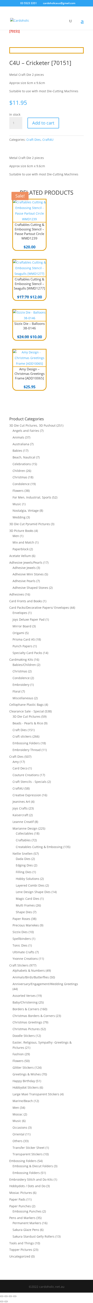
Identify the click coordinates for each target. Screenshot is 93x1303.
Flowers (18, 491)
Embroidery (21, 685)
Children (19, 471)
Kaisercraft (20, 815)
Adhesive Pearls (24, 581)
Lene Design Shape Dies (33, 892)
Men (16, 536)
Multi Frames (25, 905)
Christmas (20, 477)
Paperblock (21, 549)
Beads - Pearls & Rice (28, 723)
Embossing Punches (27, 1211)
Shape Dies (24, 912)
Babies (17, 450)
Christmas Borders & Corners (34, 1016)
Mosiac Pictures (20, 1193)
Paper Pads (17, 1199)
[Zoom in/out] (1, 1296)
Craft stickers (22, 736)
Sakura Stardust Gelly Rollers (34, 1236)
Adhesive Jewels (24, 568)
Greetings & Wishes (27, 1074)
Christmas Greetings (27, 1022)
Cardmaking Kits (21, 659)
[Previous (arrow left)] (1, 1301)
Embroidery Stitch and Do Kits (31, 1179)
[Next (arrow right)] (6, 1301)
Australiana (21, 444)
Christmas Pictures (26, 1029)
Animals (18, 437)
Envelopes (20, 613)
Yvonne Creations (25, 959)
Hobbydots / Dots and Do (27, 1186)
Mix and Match (23, 542)
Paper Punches (20, 1206)
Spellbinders (22, 939)
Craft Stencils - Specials (29, 782)
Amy (16, 762)
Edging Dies (24, 865)
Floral (17, 691)
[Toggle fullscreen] (6, 1296)
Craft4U (47, 140)
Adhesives (16, 594)
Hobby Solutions (27, 879)
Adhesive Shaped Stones (30, 588)
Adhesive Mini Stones (28, 574)
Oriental (18, 1134)
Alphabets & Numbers (29, 970)
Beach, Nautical (24, 457)
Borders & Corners (26, 1009)
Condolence (21, 484)
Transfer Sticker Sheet (29, 1148)
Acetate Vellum (20, 556)
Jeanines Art (21, 802)
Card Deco (20, 768)
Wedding (19, 517)
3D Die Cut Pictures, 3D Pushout (32, 425)
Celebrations (22, 464)
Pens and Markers (22, 1218)
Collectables (24, 833)
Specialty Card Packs (27, 653)
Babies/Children (24, 665)
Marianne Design (25, 828)
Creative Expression (27, 795)
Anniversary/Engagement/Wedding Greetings (45, 984)
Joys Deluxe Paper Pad (29, 619)
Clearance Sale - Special (26, 711)
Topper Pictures (20, 1250)
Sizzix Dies (20, 932)
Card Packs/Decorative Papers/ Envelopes (39, 607)
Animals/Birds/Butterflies (31, 977)
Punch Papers (22, 646)
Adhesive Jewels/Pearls (25, 562)
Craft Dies (33, 140)
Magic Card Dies (27, 899)
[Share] (10, 1296)
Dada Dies (23, 859)
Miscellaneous (23, 698)
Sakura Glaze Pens (26, 1230)
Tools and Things (21, 1243)
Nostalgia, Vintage (26, 510)
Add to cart (43, 123)
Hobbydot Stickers (26, 1087)
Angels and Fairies (26, 431)
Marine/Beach (23, 1101)
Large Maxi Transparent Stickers (36, 1094)
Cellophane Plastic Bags (26, 704)
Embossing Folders (26, 743)
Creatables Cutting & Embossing (39, 847)
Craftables (23, 840)
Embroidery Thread (27, 750)
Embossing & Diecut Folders (33, 1166)
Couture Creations (26, 775)
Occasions (20, 1127)
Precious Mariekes (26, 925)
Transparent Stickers (28, 1154)
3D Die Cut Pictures (26, 716)
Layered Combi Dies (30, 885)
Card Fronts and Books (25, 601)
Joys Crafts (20, 808)
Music (17, 504)
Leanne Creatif (23, 822)
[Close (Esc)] (14, 1296)
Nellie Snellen (23, 853)
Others (17, 1141)
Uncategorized (19, 1256)
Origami (18, 633)
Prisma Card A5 (24, 639)
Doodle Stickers (24, 1036)
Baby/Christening (25, 1002)
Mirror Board (22, 626)
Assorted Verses (24, 996)
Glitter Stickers (23, 1067)
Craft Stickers (19, 965)
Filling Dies (24, 872)
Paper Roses (21, 919)
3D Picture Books (21, 531)
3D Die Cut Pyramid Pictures (29, 524)
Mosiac (18, 1114)
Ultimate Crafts (23, 952)
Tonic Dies (20, 945)
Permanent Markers (27, 1223)
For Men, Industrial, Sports (32, 497)
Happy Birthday (24, 1081)
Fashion (18, 1054)
